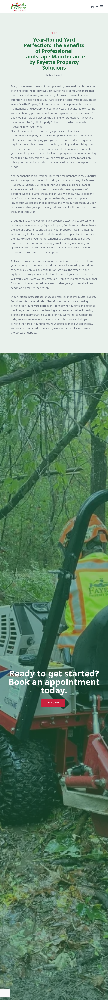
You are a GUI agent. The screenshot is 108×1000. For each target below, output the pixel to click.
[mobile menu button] (101, 6)
